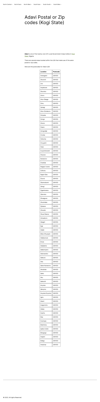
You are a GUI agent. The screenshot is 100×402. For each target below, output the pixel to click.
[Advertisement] (50, 40)
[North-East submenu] (21, 4)
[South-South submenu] (51, 4)
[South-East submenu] (40, 4)
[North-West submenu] (31, 4)
